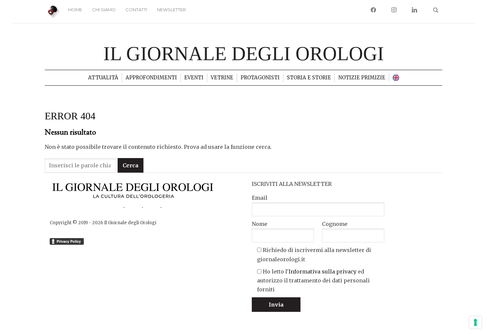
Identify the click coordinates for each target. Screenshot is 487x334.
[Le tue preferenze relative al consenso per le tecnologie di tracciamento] (475, 322)
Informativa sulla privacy (322, 271)
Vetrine (222, 77)
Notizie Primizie (361, 77)
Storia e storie (309, 77)
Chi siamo (104, 9)
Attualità (103, 77)
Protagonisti (260, 77)
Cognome (335, 224)
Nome (259, 224)
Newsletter (171, 9)
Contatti (136, 9)
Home (75, 9)
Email (259, 197)
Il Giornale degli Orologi (243, 53)
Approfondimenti (151, 77)
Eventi (193, 77)
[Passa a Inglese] (396, 77)
